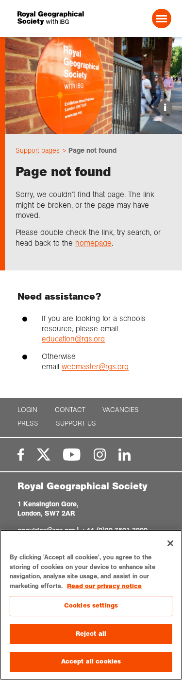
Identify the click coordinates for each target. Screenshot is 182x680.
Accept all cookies (91, 661)
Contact (70, 410)
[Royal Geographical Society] (46, 18)
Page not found (92, 150)
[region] (91, 605)
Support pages (38, 150)
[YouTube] (72, 454)
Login (27, 410)
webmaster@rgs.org (95, 366)
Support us (76, 423)
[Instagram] (100, 454)
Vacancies (120, 410)
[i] (93, 125)
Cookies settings (91, 605)
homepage (93, 243)
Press (27, 423)
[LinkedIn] (124, 454)
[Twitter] (43, 454)
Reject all (91, 634)
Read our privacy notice (104, 586)
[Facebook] (20, 454)
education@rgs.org (73, 338)
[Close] (170, 543)
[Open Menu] (161, 18)
